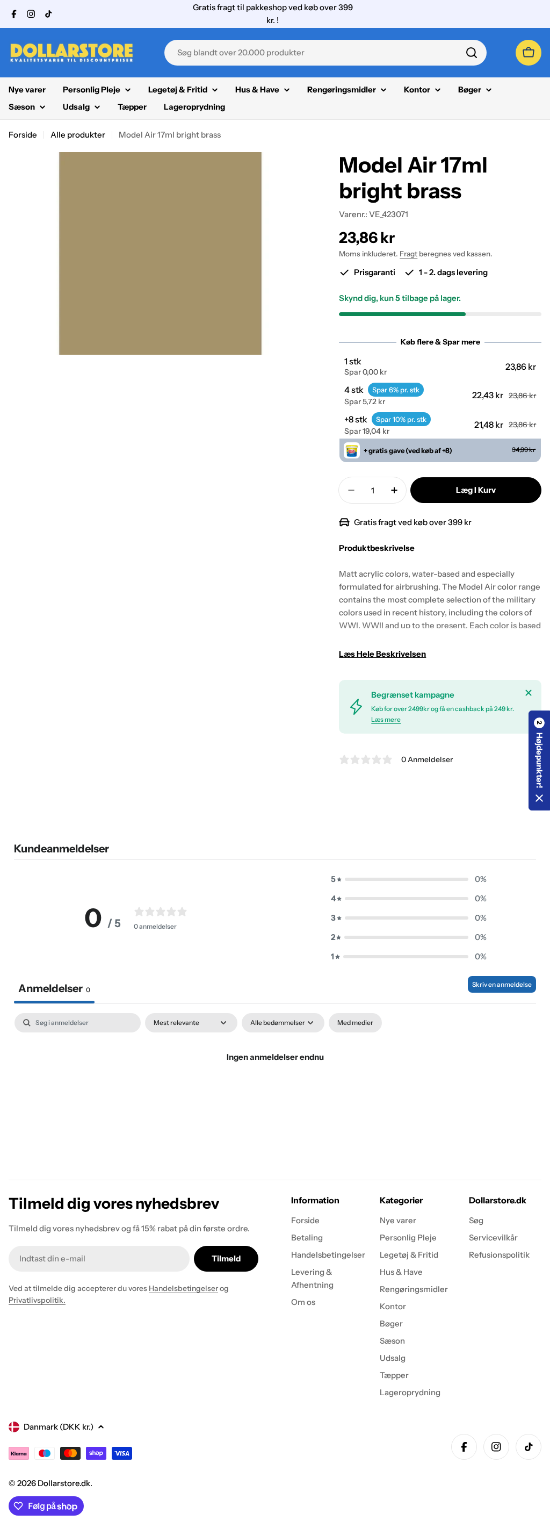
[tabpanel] (275, 1093)
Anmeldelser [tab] (54, 988)
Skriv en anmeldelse (502, 984)
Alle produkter (77, 135)
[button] (440, 366)
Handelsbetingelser (183, 1288)
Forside (23, 135)
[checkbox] (355, 1022)
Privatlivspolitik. (37, 1300)
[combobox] (325, 53)
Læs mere (386, 719)
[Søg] (471, 52)
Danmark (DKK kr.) (58, 1427)
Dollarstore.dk (64, 1483)
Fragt (408, 253)
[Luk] (528, 693)
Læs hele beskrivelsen (382, 654)
